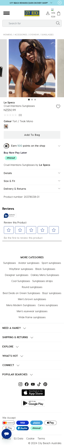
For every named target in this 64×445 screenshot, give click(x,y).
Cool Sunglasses (20, 280)
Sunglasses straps (42, 280)
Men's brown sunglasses (32, 299)
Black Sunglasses (45, 268)
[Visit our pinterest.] (44, 383)
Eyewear (34, 34)
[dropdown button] (50, 3)
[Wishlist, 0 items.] (53, 13)
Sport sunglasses (51, 262)
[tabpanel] (32, 68)
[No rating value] (11, 115)
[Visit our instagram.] (20, 383)
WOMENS (7, 34)
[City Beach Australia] (32, 13)
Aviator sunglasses (28, 262)
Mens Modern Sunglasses (21, 305)
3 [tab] (35, 99)
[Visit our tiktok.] (39, 383)
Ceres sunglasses (48, 305)
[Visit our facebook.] (26, 383)
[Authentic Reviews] (10, 215)
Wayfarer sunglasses (21, 268)
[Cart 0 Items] (59, 13)
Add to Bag (32, 134)
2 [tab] (32, 99)
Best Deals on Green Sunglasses (21, 293)
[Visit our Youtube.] (32, 383)
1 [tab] (29, 99)
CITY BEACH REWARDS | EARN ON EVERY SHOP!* (29, 3)
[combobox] (32, 23)
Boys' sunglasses (51, 293)
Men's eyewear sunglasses (32, 311)
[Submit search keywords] (58, 23)
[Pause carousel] (59, 3)
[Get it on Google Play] (33, 403)
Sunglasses (47, 34)
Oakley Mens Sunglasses (45, 274)
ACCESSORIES (20, 34)
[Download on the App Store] (33, 392)
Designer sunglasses (16, 274)
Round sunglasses (32, 287)
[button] (6, 13)
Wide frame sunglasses (32, 317)
